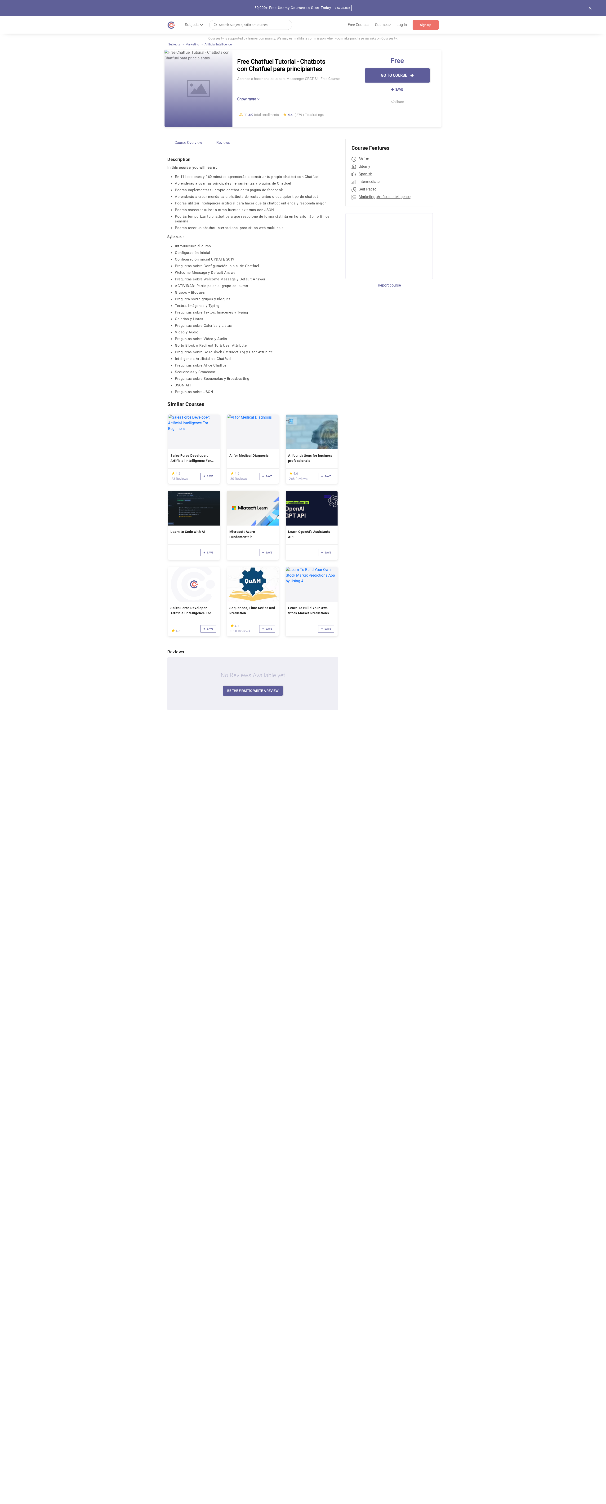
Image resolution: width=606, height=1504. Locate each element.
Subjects (174, 44)
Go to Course (394, 75)
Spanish (365, 174)
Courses (383, 24)
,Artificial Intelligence (393, 197)
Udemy (364, 166)
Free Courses (358, 24)
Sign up (425, 25)
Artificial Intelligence (218, 44)
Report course (389, 285)
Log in (402, 24)
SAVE (399, 89)
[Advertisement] (384, 245)
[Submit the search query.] (215, 24)
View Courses (342, 7)
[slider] (173, 473)
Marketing (192, 44)
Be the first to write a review (252, 691)
